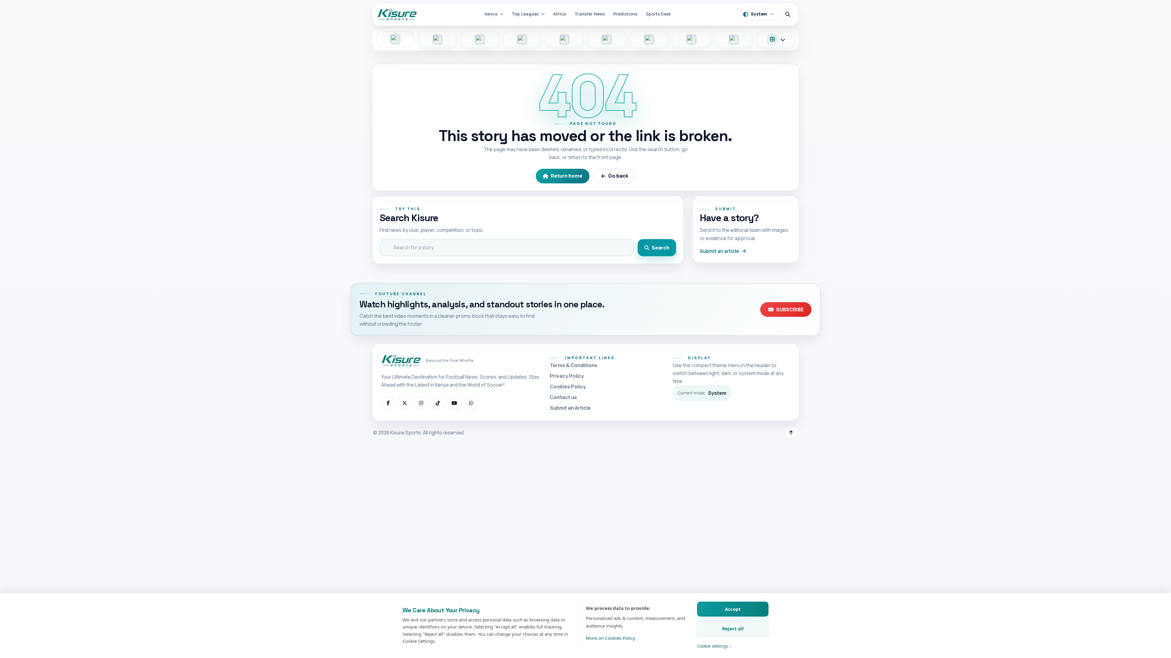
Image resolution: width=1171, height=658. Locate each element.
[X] (405, 403)
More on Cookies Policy (610, 638)
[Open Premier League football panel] (480, 39)
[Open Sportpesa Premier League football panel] (395, 39)
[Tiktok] (438, 403)
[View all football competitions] (776, 39)
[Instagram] (421, 403)
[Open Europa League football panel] (734, 39)
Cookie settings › (714, 646)
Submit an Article (570, 408)
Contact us (563, 397)
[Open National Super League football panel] (438, 39)
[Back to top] (791, 433)
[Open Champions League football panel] (691, 39)
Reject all (733, 628)
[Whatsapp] (471, 403)
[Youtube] (454, 403)
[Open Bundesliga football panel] (522, 39)
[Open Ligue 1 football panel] (564, 39)
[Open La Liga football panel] (649, 39)
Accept (733, 609)
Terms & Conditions (573, 365)
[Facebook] (388, 403)
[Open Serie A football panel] (607, 39)
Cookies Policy (568, 386)
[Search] (787, 14)
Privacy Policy (567, 376)
